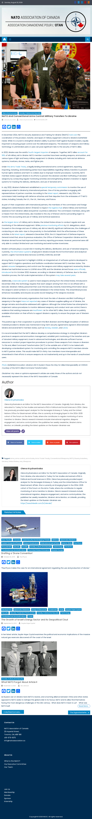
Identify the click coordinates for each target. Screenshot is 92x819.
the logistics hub (55, 208)
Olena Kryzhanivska (10, 113)
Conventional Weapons (59, 458)
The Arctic (68, 547)
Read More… (84, 706)
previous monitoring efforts (51, 225)
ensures (12, 266)
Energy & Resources (39, 610)
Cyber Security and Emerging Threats (36, 540)
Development (7, 610)
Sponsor (7, 798)
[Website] (23, 431)
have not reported (29, 301)
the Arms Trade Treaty (16, 167)
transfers (83, 458)
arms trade (30, 458)
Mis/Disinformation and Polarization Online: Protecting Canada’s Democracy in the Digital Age (14, 712)
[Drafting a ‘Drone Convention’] (45, 527)
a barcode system (20, 281)
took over (73, 135)
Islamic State (67, 543)
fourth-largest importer (38, 152)
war (21, 461)
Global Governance (31, 543)
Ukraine (5, 461)
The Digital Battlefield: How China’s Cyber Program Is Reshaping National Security (80, 712)
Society (25, 547)
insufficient (38, 310)
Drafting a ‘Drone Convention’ (17, 553)
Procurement (6, 547)
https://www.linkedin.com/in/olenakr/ (36, 503)
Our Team (8, 767)
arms (12, 458)
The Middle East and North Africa (14, 550)
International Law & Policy (50, 543)
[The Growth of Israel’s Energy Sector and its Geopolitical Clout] (45, 589)
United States (14, 461)
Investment (53, 610)
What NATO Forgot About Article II (19, 682)
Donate (7, 795)
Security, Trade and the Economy (22, 613)
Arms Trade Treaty (42, 458)
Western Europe (57, 550)
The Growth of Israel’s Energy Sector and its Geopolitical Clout (34, 619)
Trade (30, 616)
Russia (77, 458)
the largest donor (11, 222)
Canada (17, 540)
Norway (48, 328)
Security (17, 547)
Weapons (27, 461)
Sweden (55, 328)
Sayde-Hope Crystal (73, 610)
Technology (58, 547)
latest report (53, 193)
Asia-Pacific (6, 540)
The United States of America (38, 550)
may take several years (65, 275)
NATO (71, 458)
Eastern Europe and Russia (11, 543)
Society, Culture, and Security (29, 113)
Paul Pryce (77, 543)
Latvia (65, 328)
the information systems (20, 252)
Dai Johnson (25, 686)
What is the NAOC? (12, 761)
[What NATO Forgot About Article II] (45, 658)
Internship (8, 801)
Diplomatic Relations (68, 540)
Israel (61, 610)
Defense (55, 540)
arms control (20, 458)
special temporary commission (54, 187)
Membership (9, 792)
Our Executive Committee (15, 764)
